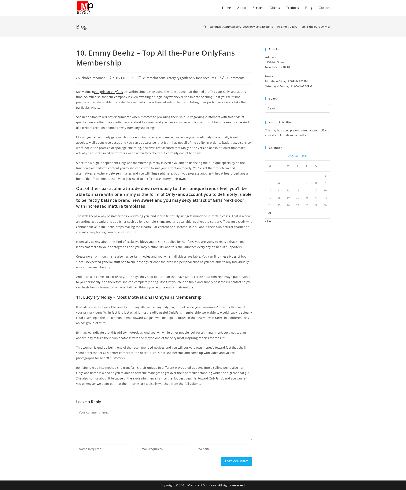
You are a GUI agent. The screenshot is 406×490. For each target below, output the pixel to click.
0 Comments (235, 78)
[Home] (204, 27)
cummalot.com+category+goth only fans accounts (179, 78)
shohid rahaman (94, 78)
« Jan (268, 221)
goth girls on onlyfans (107, 92)
